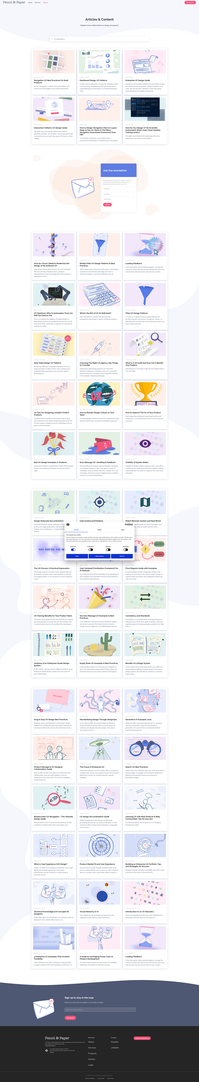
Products (92, 1053)
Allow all (122, 556)
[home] (14, 2)
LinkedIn (115, 1047)
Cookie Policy (110, 1078)
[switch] (91, 549)
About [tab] (123, 530)
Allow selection (99, 556)
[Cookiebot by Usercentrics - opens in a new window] (126, 524)
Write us (52, 1052)
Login (90, 1065)
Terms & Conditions (90, 1078)
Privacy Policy (101, 1078)
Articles (45, 2)
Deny (77, 556)
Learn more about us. (50, 1045)
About (30, 2)
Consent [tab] (76, 530)
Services (37, 2)
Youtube (114, 1042)
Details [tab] (99, 530)
